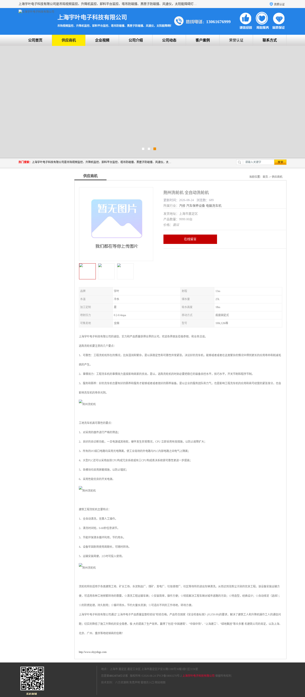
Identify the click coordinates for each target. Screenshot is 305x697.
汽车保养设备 (195, 205)
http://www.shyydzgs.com (93, 652)
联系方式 (270, 40)
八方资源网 (122, 682)
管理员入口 (147, 682)
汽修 (182, 205)
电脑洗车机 (213, 205)
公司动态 (169, 40)
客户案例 (203, 40)
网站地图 (160, 682)
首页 (265, 176)
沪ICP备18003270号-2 (169, 675)
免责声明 (134, 682)
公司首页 (35, 40)
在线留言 (190, 239)
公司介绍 (136, 40)
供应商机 (69, 40)
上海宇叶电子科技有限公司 (198, 675)
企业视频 (102, 40)
